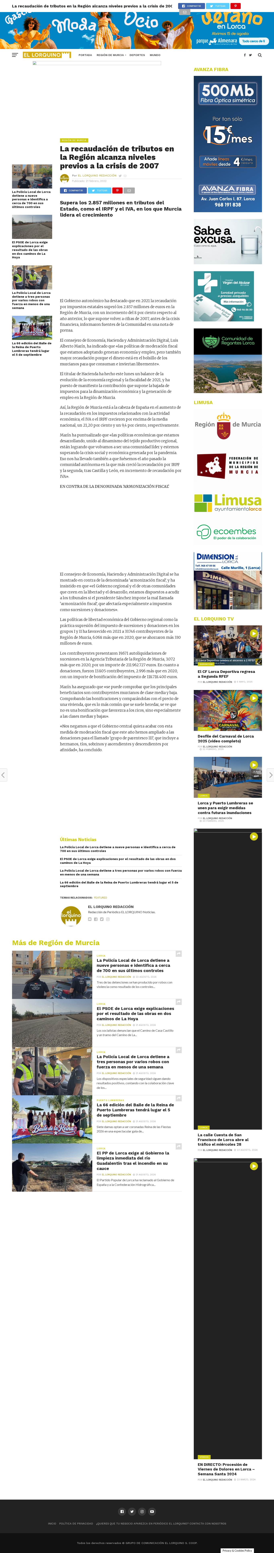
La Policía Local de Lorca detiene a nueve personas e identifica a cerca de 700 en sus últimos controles (31, 199)
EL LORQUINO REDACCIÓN (97, 175)
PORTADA (85, 55)
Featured (100, 897)
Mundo (155, 55)
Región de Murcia (110, 55)
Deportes (137, 55)
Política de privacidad (76, 1523)
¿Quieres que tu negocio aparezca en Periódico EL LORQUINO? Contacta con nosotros (161, 1523)
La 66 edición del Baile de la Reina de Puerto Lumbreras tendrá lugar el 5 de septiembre (32, 348)
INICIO (52, 1523)
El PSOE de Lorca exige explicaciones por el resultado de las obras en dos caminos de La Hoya (30, 249)
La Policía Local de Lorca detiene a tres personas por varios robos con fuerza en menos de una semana (31, 300)
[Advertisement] (121, 260)
